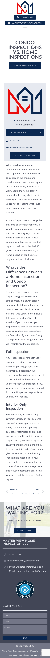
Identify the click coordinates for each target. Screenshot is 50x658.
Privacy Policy (36, 655)
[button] (25, 28)
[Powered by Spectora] (25, 597)
